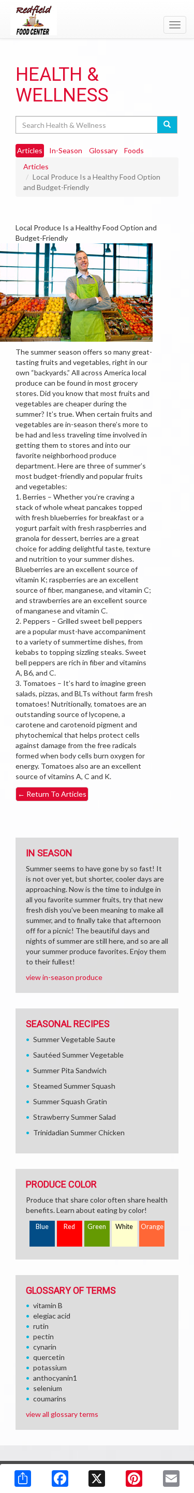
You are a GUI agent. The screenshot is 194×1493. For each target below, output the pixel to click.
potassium (50, 1367)
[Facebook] (60, 1478)
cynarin (44, 1346)
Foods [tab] (134, 150)
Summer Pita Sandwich (70, 1070)
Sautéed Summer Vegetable (78, 1054)
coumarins (49, 1398)
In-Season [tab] (65, 150)
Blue (42, 1227)
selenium (47, 1388)
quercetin (49, 1357)
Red (69, 1227)
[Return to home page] (97, 20)
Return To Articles (52, 793)
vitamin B (48, 1305)
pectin (43, 1336)
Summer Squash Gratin (70, 1101)
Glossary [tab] (103, 150)
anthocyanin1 (55, 1377)
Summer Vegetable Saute (74, 1039)
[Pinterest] (134, 1478)
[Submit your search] (167, 125)
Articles (36, 166)
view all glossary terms (62, 1414)
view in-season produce (64, 977)
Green (96, 1227)
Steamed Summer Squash (74, 1085)
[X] (96, 1478)
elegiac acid (51, 1315)
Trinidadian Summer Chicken (79, 1132)
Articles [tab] (29, 150)
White (124, 1227)
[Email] (171, 1478)
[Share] (22, 1478)
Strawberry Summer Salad (74, 1117)
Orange (152, 1227)
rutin (41, 1326)
